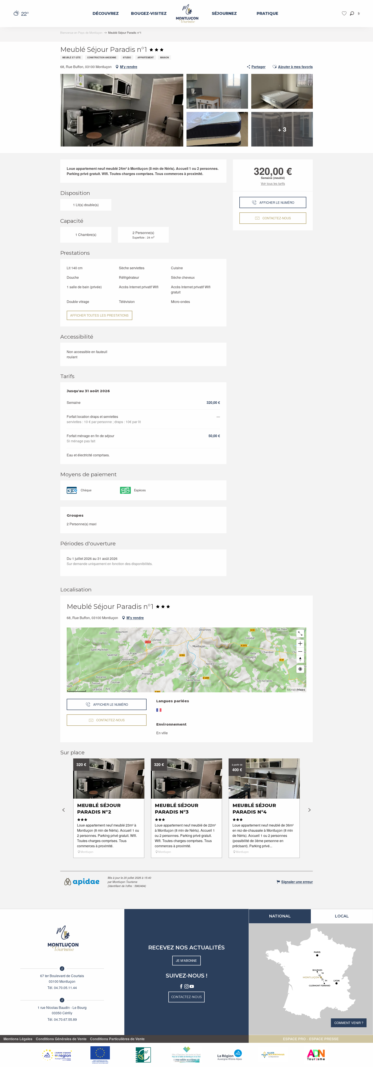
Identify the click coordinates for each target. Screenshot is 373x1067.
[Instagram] (186, 986)
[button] (352, 13)
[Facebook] (181, 986)
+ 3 (282, 129)
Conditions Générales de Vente (61, 1039)
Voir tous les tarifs (273, 183)
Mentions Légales (17, 1039)
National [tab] (280, 916)
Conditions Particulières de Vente (117, 1039)
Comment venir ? (348, 1022)
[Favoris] (344, 13)
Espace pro (294, 1039)
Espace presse (324, 1039)
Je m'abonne (186, 960)
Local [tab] (342, 916)
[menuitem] (106, 14)
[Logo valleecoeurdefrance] (62, 938)
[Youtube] (191, 986)
